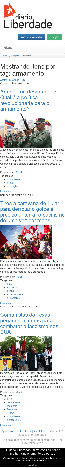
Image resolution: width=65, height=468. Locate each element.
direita (10, 290)
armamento (13, 179)
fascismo (12, 409)
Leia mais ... (7, 191)
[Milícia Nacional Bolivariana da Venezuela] (26, 130)
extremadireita (15, 294)
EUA (9, 399)
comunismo (13, 402)
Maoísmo (12, 406)
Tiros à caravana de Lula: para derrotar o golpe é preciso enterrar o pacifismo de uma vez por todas (32, 211)
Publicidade (40, 431)
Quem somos (10, 431)
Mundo (19, 392)
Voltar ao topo (54, 461)
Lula (9, 284)
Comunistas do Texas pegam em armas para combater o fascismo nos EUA (29, 323)
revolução (12, 186)
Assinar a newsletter (31, 37)
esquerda (12, 287)
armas (10, 182)
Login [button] (55, 37)
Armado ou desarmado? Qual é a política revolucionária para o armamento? (28, 100)
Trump (10, 412)
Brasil (19, 172)
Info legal (25, 431)
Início (7, 48)
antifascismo (14, 419)
